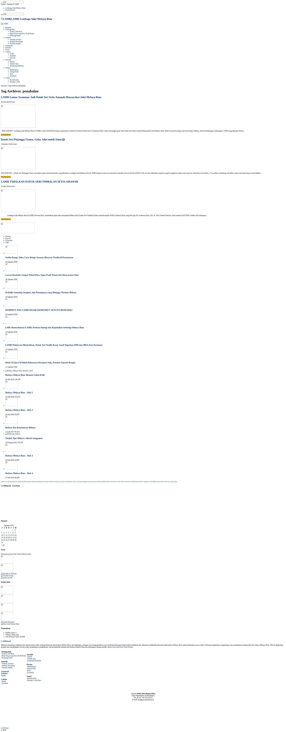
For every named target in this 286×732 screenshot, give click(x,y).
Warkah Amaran (15, 40)
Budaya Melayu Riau (104, 481)
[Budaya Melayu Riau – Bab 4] (11, 469)
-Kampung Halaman (34, 661)
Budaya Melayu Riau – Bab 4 (19, 473)
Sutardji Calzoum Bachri (136, 481)
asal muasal (90, 481)
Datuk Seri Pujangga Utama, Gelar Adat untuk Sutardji (33, 139)
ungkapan (146, 481)
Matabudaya (14, 70)
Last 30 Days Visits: (12, 637)
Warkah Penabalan (16, 42)
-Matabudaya (31, 666)
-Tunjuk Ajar (31, 659)
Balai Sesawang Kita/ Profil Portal (120, 647)
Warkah (8, 37)
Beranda (8, 27)
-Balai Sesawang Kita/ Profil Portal (13, 656)
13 (9, 535)
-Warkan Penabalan (8, 666)
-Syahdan (4, 683)
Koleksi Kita (14, 80)
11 (4, 535)
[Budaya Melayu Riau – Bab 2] (11, 406)
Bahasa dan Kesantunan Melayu (20, 427)
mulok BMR (152, 481)
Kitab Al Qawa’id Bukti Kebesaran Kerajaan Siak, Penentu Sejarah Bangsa (40, 362)
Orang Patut (14, 72)
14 (11, 535)
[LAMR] (4, 24)
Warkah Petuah (15, 44)
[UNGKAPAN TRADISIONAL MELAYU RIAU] (7, 572)
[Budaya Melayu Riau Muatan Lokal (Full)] (19, 371)
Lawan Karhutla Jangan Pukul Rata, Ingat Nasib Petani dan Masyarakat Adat (42, 275)
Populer (8, 238)
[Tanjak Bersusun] (8, 622)
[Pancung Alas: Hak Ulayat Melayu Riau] (16, 554)
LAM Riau (5, 728)
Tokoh (122, 481)
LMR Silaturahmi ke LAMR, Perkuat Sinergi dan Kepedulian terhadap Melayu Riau (44, 327)
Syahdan (13, 56)
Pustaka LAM (15, 82)
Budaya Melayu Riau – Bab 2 (19, 410)
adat (74, 481)
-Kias (28, 670)
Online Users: (10, 633)
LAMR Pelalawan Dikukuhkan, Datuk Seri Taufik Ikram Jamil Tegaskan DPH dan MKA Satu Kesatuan (53, 345)
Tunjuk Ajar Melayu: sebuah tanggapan (24, 438)
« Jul (3, 545)
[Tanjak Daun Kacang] (7, 611)
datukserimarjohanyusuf (38, 481)
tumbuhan (127, 481)
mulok (119, 481)
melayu (3, 481)
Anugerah (8, 46)
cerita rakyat (79, 481)
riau (6, 481)
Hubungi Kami (15, 35)
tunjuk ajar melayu (60, 481)
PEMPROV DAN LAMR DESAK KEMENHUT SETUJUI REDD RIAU (39, 310)
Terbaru (8, 236)
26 (6, 540)
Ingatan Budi (173, 481)
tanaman (112, 481)
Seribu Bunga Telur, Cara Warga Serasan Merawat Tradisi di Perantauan (39, 257)
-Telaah (29, 657)
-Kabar (3, 681)
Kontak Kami (10, 10)
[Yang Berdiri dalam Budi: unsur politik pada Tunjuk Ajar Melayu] (7, 563)
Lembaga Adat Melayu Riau (15, 8)
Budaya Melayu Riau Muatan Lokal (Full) (25, 375)
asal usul (96, 481)
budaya (46, 481)
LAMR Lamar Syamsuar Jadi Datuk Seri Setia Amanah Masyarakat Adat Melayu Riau (51, 97)
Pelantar (8, 48)
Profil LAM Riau (16, 31)
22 (13, 538)
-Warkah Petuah (7, 668)
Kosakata (13, 76)
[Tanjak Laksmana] (7, 593)
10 (2, 535)
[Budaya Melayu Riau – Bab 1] (11, 388)
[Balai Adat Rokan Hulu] (10, 624)
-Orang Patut (31, 668)
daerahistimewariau (13, 481)
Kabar (12, 54)
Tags (7, 242)
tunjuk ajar (52, 481)
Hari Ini (12, 58)
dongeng (84, 481)
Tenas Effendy (69, 481)
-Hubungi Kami (6, 658)
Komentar (8, 240)
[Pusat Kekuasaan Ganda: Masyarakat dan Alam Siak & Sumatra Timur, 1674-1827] (8, 574)
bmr (116, 481)
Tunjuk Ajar (14, 64)
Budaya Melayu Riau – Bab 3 (19, 455)
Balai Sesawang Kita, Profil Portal (22, 33)
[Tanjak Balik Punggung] (7, 620)
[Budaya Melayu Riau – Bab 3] (11, 451)
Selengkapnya (6, 135)
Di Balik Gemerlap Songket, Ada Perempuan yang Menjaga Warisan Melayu (40, 292)
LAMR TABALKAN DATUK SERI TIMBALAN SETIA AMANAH (39, 181)
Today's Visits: (10, 635)
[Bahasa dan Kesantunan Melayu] (11, 423)
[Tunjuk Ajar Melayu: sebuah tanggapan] (12, 434)
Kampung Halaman (17, 66)
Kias (11, 74)
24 (2, 540)
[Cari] (2, 2)
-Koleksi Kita (31, 678)
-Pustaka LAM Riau (34, 680)
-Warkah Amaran (7, 664)
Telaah (12, 62)
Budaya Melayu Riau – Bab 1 (19, 392)
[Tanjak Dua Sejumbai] (7, 602)
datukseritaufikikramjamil (24, 481)
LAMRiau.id (6, 641)
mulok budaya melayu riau (163, 481)
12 (6, 535)
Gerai (7, 50)
